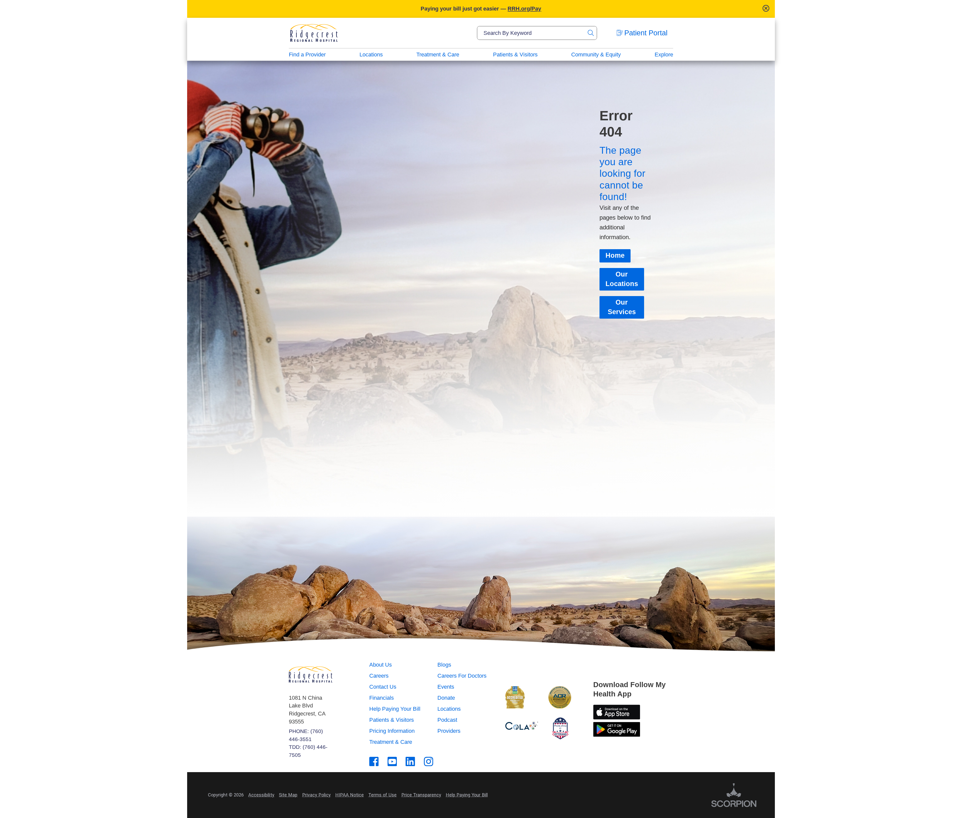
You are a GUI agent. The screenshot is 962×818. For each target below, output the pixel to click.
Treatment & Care (437, 54)
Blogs (444, 665)
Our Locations (622, 279)
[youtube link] (392, 761)
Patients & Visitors (515, 54)
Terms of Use (382, 794)
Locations (371, 54)
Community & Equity (596, 54)
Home (615, 255)
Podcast (447, 720)
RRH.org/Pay (524, 9)
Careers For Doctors (462, 676)
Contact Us (382, 687)
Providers (448, 731)
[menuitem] (307, 54)
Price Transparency (421, 794)
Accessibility (261, 794)
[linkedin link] (410, 761)
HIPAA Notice (349, 794)
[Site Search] (590, 33)
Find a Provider (307, 54)
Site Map (288, 794)
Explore (664, 54)
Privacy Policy (316, 794)
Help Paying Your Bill (394, 709)
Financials (381, 698)
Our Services (622, 307)
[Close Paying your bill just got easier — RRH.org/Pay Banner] (766, 9)
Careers (379, 676)
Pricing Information (392, 731)
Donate (446, 698)
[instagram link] (428, 761)
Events (445, 687)
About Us (380, 665)
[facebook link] (374, 761)
